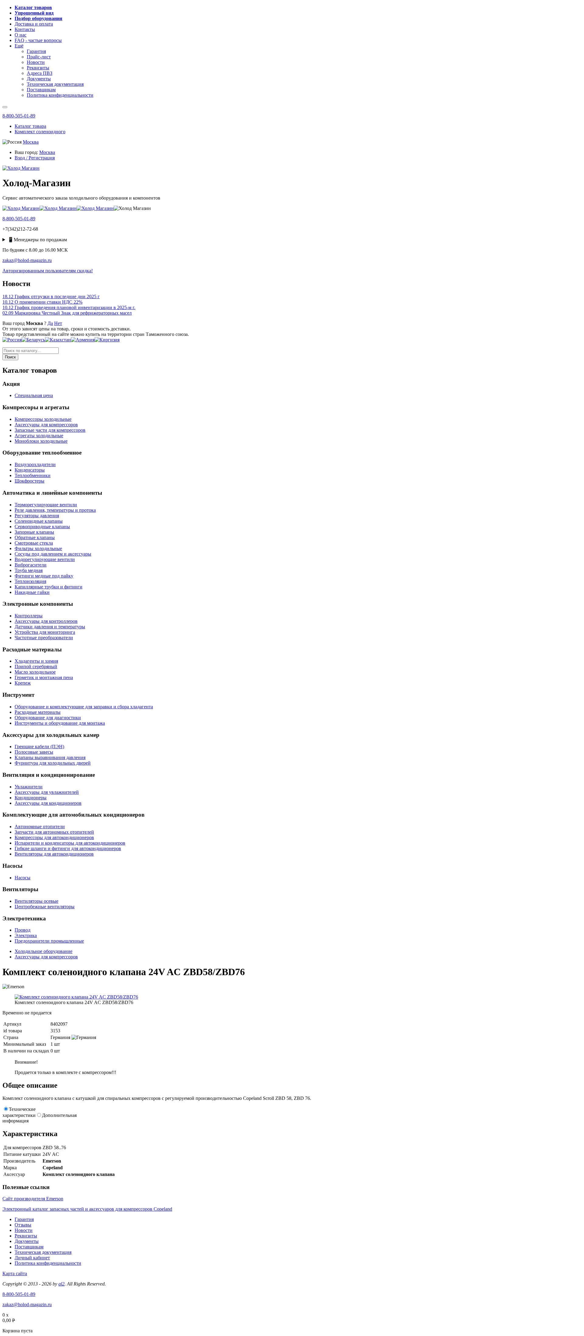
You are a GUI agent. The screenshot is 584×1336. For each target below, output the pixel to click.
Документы (27, 1241)
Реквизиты (26, 1235)
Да (50, 323)
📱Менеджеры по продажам (37, 239)
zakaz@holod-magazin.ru (27, 260)
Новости (24, 1230)
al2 (61, 1283)
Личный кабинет (32, 1257)
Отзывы (23, 1224)
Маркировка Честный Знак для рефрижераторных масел (67, 313)
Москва (31, 142)
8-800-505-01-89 (18, 115)
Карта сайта (14, 1273)
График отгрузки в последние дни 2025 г (51, 296)
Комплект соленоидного (40, 131)
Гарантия (24, 1219)
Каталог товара (30, 126)
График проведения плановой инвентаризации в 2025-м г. (68, 307)
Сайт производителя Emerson (32, 1198)
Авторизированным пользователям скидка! (47, 270)
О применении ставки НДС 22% (42, 302)
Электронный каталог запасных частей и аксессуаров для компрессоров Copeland (87, 1209)
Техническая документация (43, 1252)
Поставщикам (29, 1246)
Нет (58, 323)
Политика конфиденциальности (48, 1263)
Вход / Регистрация (35, 157)
